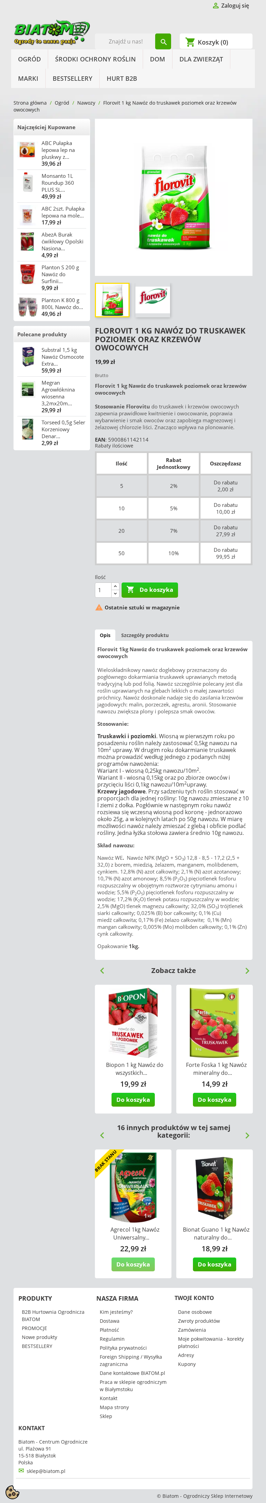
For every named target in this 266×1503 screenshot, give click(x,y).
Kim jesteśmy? (116, 1312)
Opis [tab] (105, 635)
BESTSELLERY (72, 78)
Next (244, 968)
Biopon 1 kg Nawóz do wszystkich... (134, 1069)
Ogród (29, 59)
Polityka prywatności (123, 1348)
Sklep (106, 1416)
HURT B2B (122, 78)
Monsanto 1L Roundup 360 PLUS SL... (58, 182)
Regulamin (112, 1339)
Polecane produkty (42, 334)
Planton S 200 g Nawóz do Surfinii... (60, 274)
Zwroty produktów (199, 1321)
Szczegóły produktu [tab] (145, 635)
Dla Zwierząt (201, 59)
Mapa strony (114, 1407)
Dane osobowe (195, 1312)
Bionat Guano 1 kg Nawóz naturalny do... (216, 1233)
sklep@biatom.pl (46, 1471)
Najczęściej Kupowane (46, 127)
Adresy (186, 1355)
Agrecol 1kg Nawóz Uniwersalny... (134, 1233)
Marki (28, 78)
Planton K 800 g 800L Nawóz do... (62, 303)
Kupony (187, 1364)
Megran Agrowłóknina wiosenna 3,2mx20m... (58, 393)
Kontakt (108, 1398)
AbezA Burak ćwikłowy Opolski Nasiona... (62, 241)
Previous (99, 968)
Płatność (109, 1330)
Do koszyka (149, 589)
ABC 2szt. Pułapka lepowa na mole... (63, 212)
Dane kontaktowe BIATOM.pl (132, 1373)
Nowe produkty (39, 1337)
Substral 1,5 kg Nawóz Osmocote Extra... (63, 356)
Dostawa (109, 1321)
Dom (157, 59)
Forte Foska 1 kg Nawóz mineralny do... (216, 1069)
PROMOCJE (34, 1328)
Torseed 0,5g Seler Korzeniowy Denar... (63, 429)
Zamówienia (192, 1330)
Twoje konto (194, 1298)
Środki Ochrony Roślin (95, 59)
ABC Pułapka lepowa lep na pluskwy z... (58, 149)
